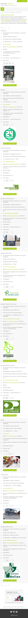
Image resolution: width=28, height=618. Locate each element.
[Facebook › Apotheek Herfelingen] (7, 180)
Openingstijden (6, 55)
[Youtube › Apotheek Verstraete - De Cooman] (12, 339)
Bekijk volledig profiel (10, 85)
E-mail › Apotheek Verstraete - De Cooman (11, 318)
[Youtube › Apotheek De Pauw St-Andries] (12, 398)
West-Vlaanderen (6, 204)
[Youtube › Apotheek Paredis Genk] (12, 287)
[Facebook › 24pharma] (7, 125)
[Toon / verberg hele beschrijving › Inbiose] (15, 439)
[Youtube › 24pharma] (12, 125)
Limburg (4, 259)
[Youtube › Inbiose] (12, 454)
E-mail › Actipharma (7, 44)
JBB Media (13, 615)
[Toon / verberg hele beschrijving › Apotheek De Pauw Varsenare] (15, 219)
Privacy (16, 615)
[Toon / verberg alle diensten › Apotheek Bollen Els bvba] (15, 549)
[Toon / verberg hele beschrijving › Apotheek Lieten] (15, 494)
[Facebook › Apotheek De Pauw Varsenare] (7, 232)
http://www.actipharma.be (12, 46)
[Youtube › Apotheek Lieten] (12, 506)
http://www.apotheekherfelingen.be (13, 164)
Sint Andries (13, 371)
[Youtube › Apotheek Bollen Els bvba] (12, 560)
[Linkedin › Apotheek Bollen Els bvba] (10, 560)
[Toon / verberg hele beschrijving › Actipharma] (15, 49)
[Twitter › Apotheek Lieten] (4, 506)
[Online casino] (14, 589)
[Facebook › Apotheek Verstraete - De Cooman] (7, 339)
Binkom (11, 480)
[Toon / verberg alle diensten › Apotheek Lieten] (15, 497)
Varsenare (13, 204)
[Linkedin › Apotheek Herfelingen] (10, 180)
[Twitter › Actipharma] (4, 63)
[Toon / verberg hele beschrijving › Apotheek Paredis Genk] (15, 272)
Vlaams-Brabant (6, 154)
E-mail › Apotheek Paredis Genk (9, 266)
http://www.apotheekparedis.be (13, 269)
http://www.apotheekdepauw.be (13, 215)
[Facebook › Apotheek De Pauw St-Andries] (7, 398)
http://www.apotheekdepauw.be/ (13, 382)
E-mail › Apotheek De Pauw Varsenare (10, 213)
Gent (12, 425)
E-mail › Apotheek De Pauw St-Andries (10, 380)
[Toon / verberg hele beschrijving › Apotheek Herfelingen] (15, 167)
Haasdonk (13, 95)
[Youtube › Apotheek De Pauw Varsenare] (12, 232)
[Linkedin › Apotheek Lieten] (10, 506)
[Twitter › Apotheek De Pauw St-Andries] (4, 398)
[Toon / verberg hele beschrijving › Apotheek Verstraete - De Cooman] (15, 324)
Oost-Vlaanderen (6, 95)
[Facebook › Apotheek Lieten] (7, 506)
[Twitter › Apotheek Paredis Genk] (4, 287)
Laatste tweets (6, 57)
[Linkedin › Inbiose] (10, 454)
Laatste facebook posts (16, 57)
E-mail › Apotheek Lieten (8, 488)
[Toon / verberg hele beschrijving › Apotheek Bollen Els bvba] (15, 546)
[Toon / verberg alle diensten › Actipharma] (15, 52)
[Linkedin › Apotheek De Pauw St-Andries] (10, 398)
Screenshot (20, 46)
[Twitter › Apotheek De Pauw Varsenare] (4, 232)
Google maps (14, 36)
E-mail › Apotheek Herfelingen (9, 161)
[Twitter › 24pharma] (4, 125)
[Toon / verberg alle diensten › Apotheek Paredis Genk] (15, 276)
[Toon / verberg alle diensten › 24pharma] (15, 113)
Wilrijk (9, 36)
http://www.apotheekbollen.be (12, 542)
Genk (8, 259)
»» (8, 27)
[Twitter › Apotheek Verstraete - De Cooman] (4, 339)
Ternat (11, 310)
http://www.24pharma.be (11, 106)
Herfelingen (12, 154)
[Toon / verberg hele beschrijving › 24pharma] (15, 110)
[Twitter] (11, 612)
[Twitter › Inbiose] (4, 454)
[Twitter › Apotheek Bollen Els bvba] (4, 560)
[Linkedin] (16, 612)
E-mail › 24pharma (6, 104)
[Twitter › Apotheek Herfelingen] (4, 180)
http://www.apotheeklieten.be (12, 490)
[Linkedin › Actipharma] (10, 63)
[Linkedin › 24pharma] (10, 125)
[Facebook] (14, 612)
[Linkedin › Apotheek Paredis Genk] (10, 287)
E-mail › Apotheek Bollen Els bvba (10, 540)
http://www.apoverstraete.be (12, 321)
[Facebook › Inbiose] (7, 454)
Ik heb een (22, 1)
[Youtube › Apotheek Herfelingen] (12, 180)
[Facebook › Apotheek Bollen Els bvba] (7, 560)
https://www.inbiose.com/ (12, 436)
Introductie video (7, 448)
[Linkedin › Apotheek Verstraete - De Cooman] (10, 339)
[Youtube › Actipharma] (12, 63)
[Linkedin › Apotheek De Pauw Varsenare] (10, 232)
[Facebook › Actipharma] (7, 63)
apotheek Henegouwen (5, 19)
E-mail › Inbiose (6, 433)
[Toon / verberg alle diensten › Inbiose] (15, 443)
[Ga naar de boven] (26, 85)
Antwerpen (5, 36)
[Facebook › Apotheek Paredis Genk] (7, 287)
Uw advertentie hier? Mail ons (14, 602)
